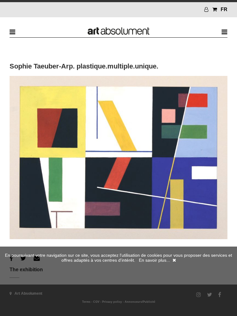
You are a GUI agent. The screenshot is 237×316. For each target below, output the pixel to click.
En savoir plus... (154, 260)
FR (224, 9)
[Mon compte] (207, 9)
